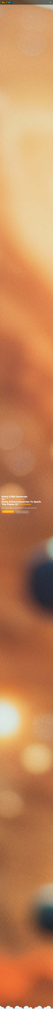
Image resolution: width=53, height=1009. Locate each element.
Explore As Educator (22, 512)
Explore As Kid (8, 512)
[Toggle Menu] (50, 2)
